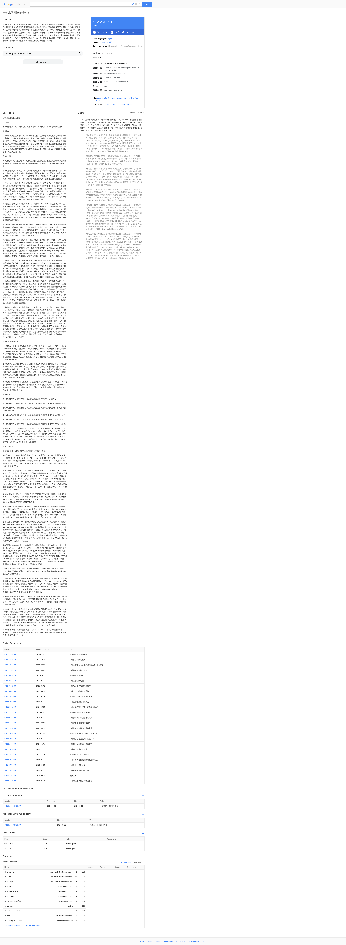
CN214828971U (10, 754)
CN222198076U (10, 654)
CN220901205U (10, 707)
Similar (132, 32)
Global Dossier (119, 104)
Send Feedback (154, 941)
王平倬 (103, 42)
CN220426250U (10, 718)
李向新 (109, 42)
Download (127, 863)
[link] (9, 872)
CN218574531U (10, 681)
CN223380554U (10, 776)
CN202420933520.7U (12, 806)
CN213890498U (10, 665)
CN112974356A (10, 728)
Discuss (129, 104)
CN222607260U (10, 781)
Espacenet (108, 104)
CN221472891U (10, 670)
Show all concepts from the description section (22, 925)
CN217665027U (10, 660)
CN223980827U (10, 739)
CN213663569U (10, 696)
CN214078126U (10, 691)
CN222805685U (10, 760)
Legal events (102, 98)
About (142, 941)
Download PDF (102, 32)
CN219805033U (10, 675)
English (110, 39)
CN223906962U (10, 770)
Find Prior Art (118, 32)
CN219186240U (10, 686)
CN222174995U (10, 744)
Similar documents (115, 98)
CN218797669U (10, 765)
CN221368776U (10, 723)
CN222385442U (10, 712)
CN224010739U (10, 702)
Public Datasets (170, 941)
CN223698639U (10, 733)
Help (204, 941)
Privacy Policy (194, 941)
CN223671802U (10, 749)
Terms (182, 941)
